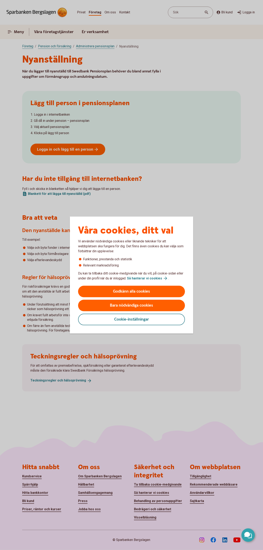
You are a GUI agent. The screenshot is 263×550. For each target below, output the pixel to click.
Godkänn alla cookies (131, 291)
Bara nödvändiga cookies (131, 305)
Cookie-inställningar (131, 319)
